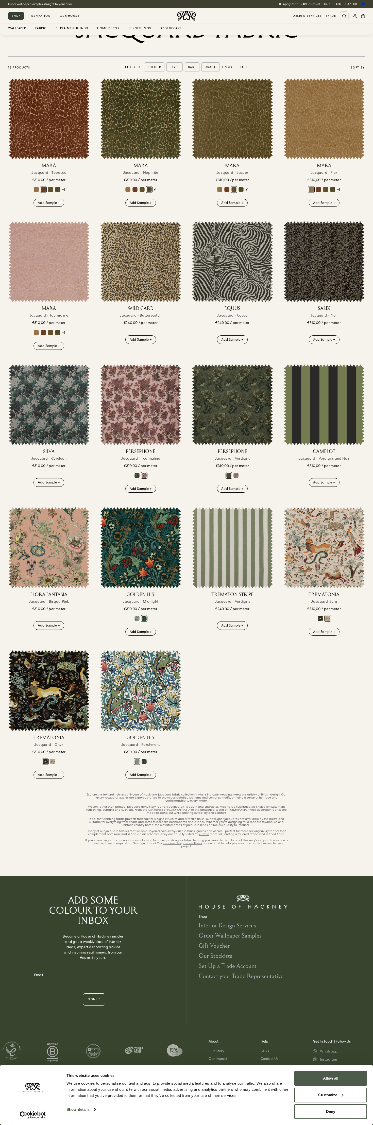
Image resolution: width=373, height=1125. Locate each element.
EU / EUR (351, 4)
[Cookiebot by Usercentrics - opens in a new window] (33, 1115)
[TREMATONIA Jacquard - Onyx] (320, 618)
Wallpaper (17, 28)
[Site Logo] (186, 16)
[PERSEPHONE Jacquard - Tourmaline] (141, 405)
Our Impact (218, 1058)
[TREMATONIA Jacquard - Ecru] (324, 548)
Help (327, 4)
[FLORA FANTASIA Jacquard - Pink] (49, 548)
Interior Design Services (227, 925)
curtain (204, 834)
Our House (69, 16)
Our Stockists (215, 955)
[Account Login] (355, 16)
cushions (127, 810)
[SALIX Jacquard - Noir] (324, 262)
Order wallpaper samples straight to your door (40, 4)
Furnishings (139, 28)
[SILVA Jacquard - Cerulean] (49, 405)
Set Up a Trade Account (228, 966)
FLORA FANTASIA (178, 810)
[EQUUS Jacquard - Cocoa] (232, 262)
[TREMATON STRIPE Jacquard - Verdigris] (232, 548)
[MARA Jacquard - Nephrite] (57, 189)
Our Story (216, 1051)
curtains (108, 810)
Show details (78, 1109)
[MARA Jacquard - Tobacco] (49, 119)
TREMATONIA (237, 810)
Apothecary (171, 28)
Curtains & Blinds (72, 28)
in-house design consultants (182, 843)
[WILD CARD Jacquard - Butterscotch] (141, 262)
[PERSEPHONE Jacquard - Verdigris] (137, 475)
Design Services (307, 15)
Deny (330, 1111)
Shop (16, 16)
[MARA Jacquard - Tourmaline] (49, 262)
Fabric (40, 28)
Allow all (330, 1078)
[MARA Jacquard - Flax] (36, 189)
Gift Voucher (214, 945)
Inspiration (40, 16)
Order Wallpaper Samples (230, 935)
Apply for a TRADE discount (301, 4)
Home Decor (108, 28)
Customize (327, 1095)
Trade (331, 15)
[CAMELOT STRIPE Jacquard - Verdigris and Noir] (324, 405)
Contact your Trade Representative (241, 976)
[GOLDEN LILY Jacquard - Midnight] (141, 548)
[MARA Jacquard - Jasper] (50, 189)
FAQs (337, 4)
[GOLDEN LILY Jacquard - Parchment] (137, 618)
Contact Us (269, 1058)
